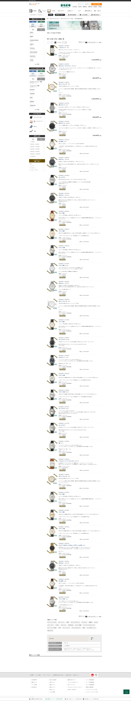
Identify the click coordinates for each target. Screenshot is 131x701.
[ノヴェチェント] (52, 50)
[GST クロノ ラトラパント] (52, 68)
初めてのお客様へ (53, 679)
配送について (52, 684)
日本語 (100, 6)
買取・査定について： (71, 699)
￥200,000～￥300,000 (34, 149)
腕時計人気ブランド (72, 679)
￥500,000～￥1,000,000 (35, 153)
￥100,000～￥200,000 (34, 146)
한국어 (80, 6)
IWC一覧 (66, 642)
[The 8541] (52, 144)
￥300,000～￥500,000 (34, 151)
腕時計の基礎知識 (89, 687)
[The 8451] (52, 584)
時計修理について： (89, 699)
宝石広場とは (34, 687)
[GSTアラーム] (52, 126)
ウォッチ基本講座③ (90, 684)
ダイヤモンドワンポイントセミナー (75, 687)
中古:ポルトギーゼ (68, 648)
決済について (52, 682)
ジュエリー (32, 165)
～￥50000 (32, 141)
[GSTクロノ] (52, 162)
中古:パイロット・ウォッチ (70, 649)
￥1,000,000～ (33, 156)
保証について (52, 689)
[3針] (52, 446)
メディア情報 (34, 684)
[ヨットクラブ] (52, 180)
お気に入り (88, 4)
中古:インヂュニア (77, 648)
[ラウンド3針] (52, 216)
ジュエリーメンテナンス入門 (92, 691)
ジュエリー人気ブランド (73, 682)
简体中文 (90, 6)
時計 (31, 163)
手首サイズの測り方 (72, 689)
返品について (52, 687)
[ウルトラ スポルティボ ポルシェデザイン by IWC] (52, 548)
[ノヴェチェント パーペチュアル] (52, 464)
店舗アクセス (34, 682)
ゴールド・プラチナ (34, 169)
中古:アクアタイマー (87, 648)
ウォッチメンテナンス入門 (91, 689)
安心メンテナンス (71, 684)
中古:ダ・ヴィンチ (90, 649)
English (95, 6)
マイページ (81, 4)
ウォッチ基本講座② (90, 682)
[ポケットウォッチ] (52, 87)
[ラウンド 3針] (52, 250)
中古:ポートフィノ (81, 649)
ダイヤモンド (32, 167)
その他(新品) (67, 645)
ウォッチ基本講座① (90, 679)
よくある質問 (52, 691)
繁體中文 (85, 6)
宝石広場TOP (34, 679)
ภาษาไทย (75, 6)
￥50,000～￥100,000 (34, 144)
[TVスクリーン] (52, 360)
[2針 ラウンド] (52, 108)
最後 (100, 42)
